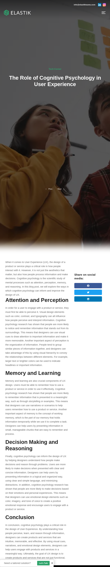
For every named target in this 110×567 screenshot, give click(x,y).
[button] (103, 13)
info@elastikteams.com (84, 5)
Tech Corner (55, 69)
